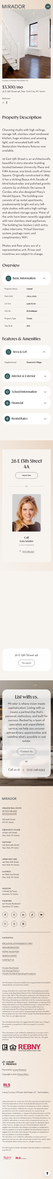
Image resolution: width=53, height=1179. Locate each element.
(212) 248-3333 (28, 552)
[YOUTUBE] (41, 915)
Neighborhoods (10, 948)
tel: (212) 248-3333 (9, 811)
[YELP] (14, 924)
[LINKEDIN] (23, 915)
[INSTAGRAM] (14, 915)
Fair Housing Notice (10, 971)
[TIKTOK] (32, 915)
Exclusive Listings (11, 944)
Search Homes (9, 956)
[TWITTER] (5, 924)
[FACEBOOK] (5, 915)
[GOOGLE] (23, 924)
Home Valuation (10, 952)
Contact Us (8, 960)
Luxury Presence (19, 1070)
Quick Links (26, 944)
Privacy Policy (23, 1074)
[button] (26, 751)
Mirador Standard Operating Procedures (19, 974)
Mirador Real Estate (10, 968)
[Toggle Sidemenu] (48, 6)
